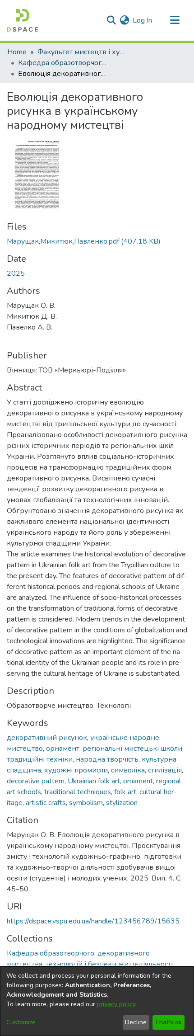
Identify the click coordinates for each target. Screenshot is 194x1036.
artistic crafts (46, 803)
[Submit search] (111, 20)
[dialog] (97, 1001)
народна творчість (107, 759)
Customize (21, 1022)
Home (17, 52)
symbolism (86, 803)
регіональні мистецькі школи (132, 748)
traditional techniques (77, 792)
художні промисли (76, 770)
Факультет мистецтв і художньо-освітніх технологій (82, 52)
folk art (125, 792)
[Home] (22, 20)
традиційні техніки (40, 759)
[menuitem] (124, 20)
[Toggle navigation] (174, 20)
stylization (122, 803)
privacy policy (116, 1004)
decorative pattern (36, 781)
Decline (136, 1022)
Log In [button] (143, 20)
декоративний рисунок (47, 738)
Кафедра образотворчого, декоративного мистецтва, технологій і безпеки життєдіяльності (63, 63)
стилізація (165, 770)
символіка (128, 770)
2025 (16, 273)
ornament (138, 781)
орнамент (62, 748)
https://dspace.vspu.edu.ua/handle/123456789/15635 (93, 921)
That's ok (168, 1022)
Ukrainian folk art (94, 781)
